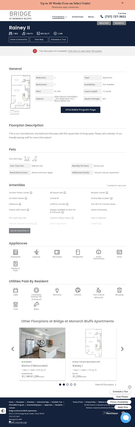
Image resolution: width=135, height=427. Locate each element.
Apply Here (104, 23)
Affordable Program (16, 405)
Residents (119, 23)
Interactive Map (43, 402)
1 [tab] (60, 384)
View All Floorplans (104, 384)
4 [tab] (71, 384)
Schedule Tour (57, 402)
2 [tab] (64, 384)
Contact (12, 408)
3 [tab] (67, 384)
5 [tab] (75, 384)
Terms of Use (78, 402)
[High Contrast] (3, 411)
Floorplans (58, 16)
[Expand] (28, 112)
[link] (93, 343)
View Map (39, 39)
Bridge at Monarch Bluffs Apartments (23, 411)
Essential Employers (34, 405)
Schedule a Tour (58, 39)
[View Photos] (31, 192)
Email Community (19, 39)
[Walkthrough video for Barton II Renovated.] (42, 343)
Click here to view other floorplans (85, 51)
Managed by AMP (15, 419)
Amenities (77, 16)
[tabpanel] (42, 354)
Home (11, 402)
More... (91, 16)
